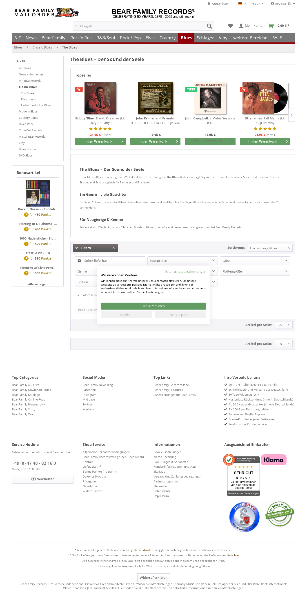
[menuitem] (143, 26)
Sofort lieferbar (95, 260)
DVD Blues (26, 155)
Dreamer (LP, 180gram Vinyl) (100, 120)
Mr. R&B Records (30, 81)
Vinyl (22, 143)
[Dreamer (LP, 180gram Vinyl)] (100, 98)
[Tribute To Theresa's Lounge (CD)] (155, 98)
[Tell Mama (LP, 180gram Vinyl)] (265, 98)
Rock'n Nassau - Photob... (38, 209)
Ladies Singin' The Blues (36, 105)
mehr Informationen (207, 140)
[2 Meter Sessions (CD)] (210, 98)
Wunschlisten (220, 4)
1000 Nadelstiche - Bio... (37, 238)
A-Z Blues (25, 68)
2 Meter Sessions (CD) (210, 120)
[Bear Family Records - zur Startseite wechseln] (47, 12)
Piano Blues (28, 99)
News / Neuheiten (31, 74)
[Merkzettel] (230, 26)
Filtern (85, 248)
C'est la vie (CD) (38, 253)
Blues (21, 61)
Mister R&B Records (32, 136)
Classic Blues (28, 87)
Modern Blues (28, 111)
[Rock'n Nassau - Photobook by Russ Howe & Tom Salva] (38, 193)
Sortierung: (236, 247)
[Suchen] (209, 26)
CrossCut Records (30, 130)
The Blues (27, 93)
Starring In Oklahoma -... (38, 224)
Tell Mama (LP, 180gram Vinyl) (265, 120)
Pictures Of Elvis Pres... (38, 268)
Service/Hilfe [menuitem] (283, 4)
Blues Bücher (27, 149)
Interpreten (158, 260)
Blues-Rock (26, 124)
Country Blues (28, 118)
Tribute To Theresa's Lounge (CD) (155, 120)
